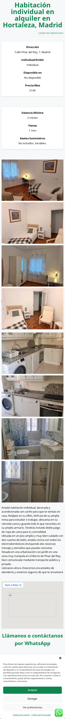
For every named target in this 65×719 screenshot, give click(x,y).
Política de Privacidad (41, 715)
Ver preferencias (32, 707)
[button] (60, 658)
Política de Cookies (21, 715)
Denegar (32, 698)
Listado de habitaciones (50, 32)
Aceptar (32, 690)
